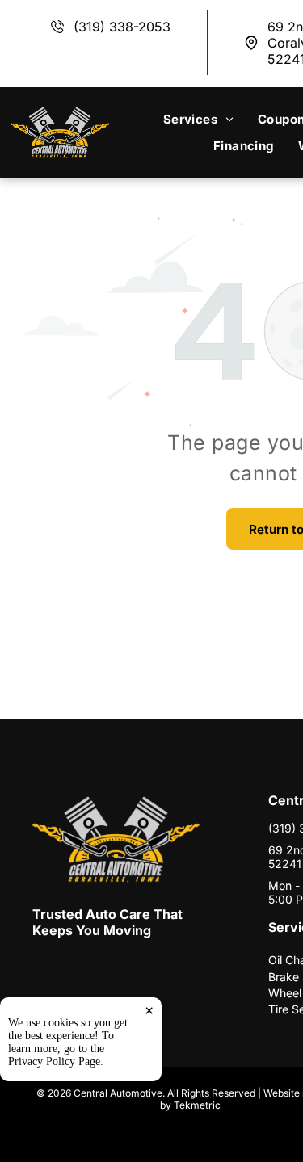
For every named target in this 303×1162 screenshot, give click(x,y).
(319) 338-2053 (122, 27)
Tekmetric (197, 1105)
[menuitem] (198, 119)
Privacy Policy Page (54, 1061)
